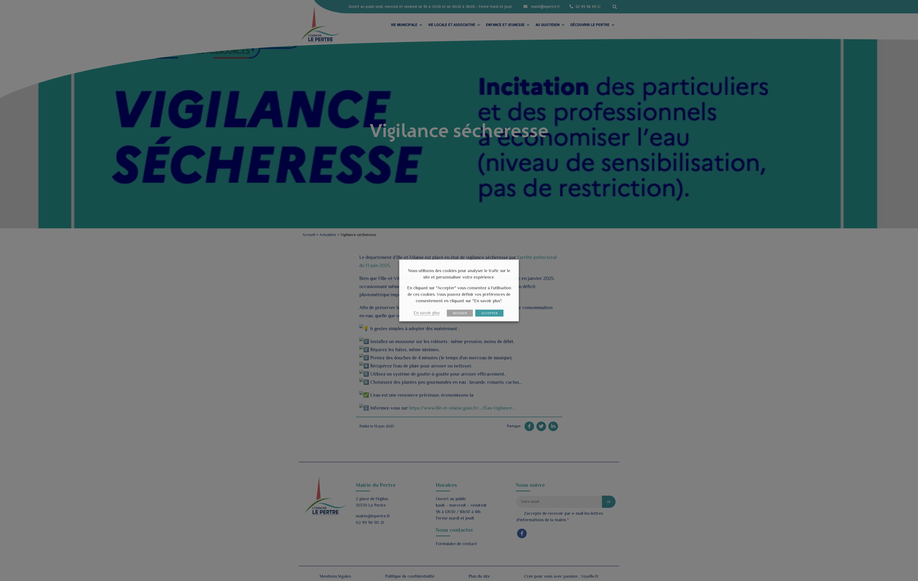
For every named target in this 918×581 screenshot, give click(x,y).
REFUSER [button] (460, 313)
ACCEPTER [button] (489, 313)
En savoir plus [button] (427, 312)
